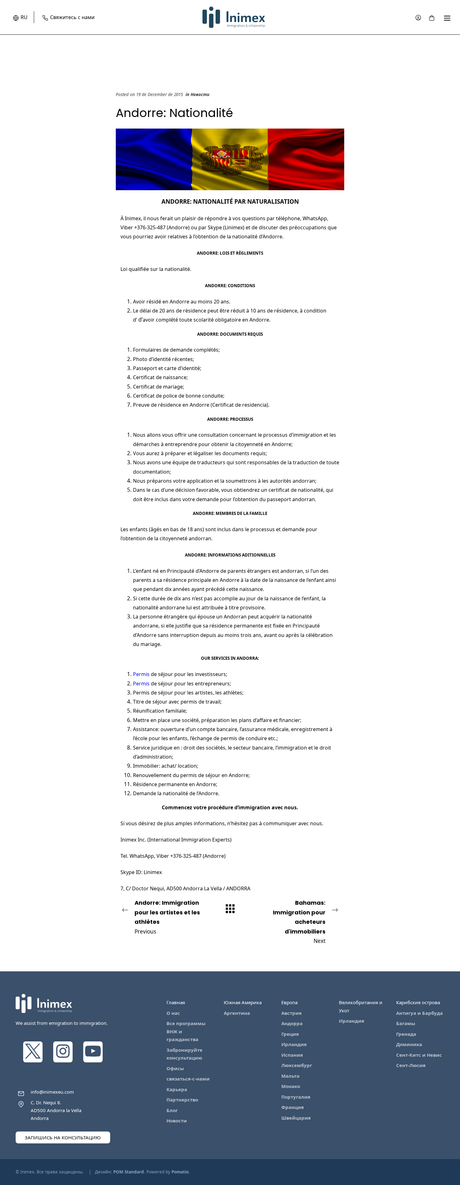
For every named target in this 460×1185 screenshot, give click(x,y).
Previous (167, 917)
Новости (200, 94)
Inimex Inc (132, 839)
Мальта (290, 1076)
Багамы (405, 1023)
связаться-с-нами (188, 1079)
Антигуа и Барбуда (419, 1013)
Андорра (292, 1023)
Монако (290, 1086)
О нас (173, 1013)
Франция (292, 1107)
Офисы (175, 1068)
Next (299, 921)
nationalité (245, 236)
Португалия (295, 1097)
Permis (141, 692)
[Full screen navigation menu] (447, 17)
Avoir (139, 301)
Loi (123, 269)
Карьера (176, 1089)
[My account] (418, 17)
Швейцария (296, 1118)
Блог (172, 1110)
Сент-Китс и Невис (419, 1055)
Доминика (409, 1044)
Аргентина (237, 1013)
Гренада (406, 1034)
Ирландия (294, 1044)
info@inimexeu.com (52, 1092)
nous (290, 807)
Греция (290, 1034)
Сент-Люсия (411, 1065)
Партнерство (182, 1099)
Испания (292, 1055)
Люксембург (296, 1065)
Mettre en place (151, 720)
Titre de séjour (150, 701)
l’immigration (291, 747)
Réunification (149, 710)
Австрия (291, 1013)
